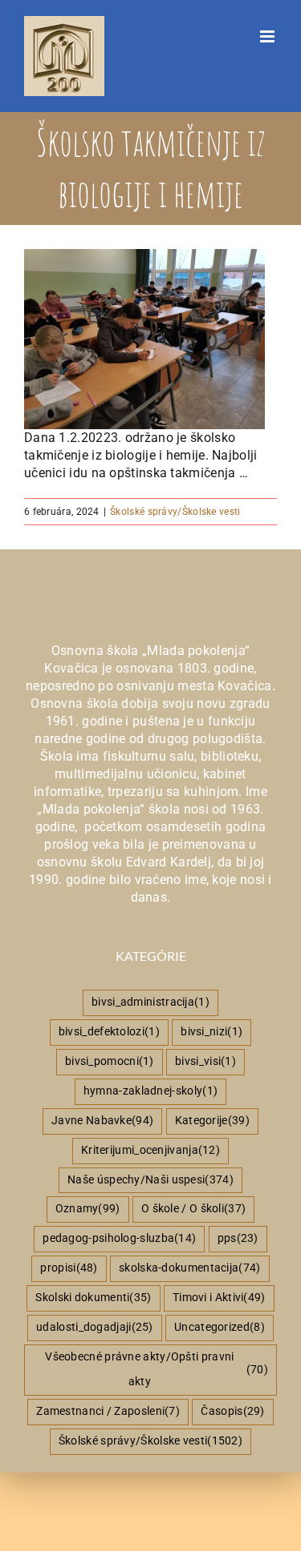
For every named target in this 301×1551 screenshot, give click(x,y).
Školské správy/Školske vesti (175, 511)
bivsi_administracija (150, 1002)
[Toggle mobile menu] (268, 36)
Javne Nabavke (102, 1120)
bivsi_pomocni (109, 1061)
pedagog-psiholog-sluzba (119, 1238)
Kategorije (212, 1120)
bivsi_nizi (211, 1032)
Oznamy (87, 1208)
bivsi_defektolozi (109, 1032)
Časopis (232, 1411)
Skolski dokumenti (93, 1297)
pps (238, 1238)
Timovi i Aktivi (219, 1297)
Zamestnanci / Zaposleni (108, 1411)
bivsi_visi (205, 1061)
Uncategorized (219, 1327)
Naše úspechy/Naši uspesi (150, 1180)
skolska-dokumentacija (190, 1268)
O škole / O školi (193, 1208)
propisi (68, 1268)
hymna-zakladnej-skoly (150, 1091)
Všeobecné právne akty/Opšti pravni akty (156, 1369)
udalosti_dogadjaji (94, 1327)
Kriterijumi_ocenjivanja (150, 1150)
